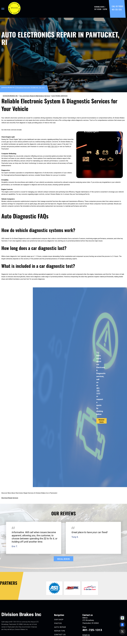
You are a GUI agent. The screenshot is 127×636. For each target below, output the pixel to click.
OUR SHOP (58, 619)
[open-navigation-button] (2, 9)
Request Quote (101, 421)
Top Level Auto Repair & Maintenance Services (34, 96)
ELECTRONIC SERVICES (59, 96)
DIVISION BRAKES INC (10, 96)
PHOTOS (58, 623)
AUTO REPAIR (60, 627)
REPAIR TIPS (59, 631)
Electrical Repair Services (9, 498)
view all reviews (63, 558)
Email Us (86, 635)
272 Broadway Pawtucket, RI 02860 (25, 87)
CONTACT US (60, 634)
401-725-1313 (117, 9)
